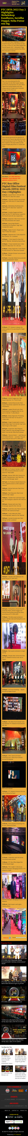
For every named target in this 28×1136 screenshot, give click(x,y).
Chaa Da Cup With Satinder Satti (14, 1106)
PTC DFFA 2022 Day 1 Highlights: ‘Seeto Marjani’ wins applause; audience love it (11, 178)
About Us (7, 1110)
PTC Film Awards (20, 1099)
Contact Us (15, 1110)
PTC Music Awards (10, 1099)
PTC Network (17, 1134)
